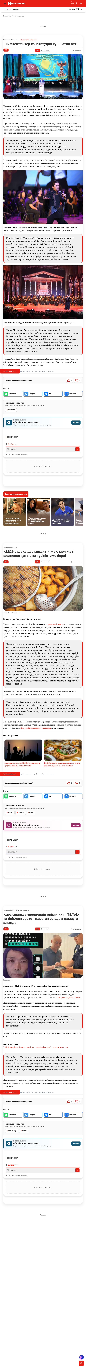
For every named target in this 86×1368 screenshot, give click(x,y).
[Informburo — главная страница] (17, 3)
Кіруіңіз (11, 444)
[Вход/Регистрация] (76, 3)
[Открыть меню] (5, 3)
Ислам (10, 813)
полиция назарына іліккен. (68, 997)
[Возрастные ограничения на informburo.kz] (71, 3)
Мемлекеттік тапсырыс (29, 40)
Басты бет (7, 16)
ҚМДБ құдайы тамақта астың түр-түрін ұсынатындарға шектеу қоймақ (62, 764)
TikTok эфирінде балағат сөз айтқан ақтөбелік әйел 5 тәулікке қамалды (35, 1047)
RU (81, 3)
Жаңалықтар (19, 16)
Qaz (42, 50)
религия (21, 813)
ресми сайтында (55, 624)
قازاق (47, 50)
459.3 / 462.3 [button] (12, 9)
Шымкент (11, 410)
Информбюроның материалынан (35, 728)
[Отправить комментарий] (77, 449)
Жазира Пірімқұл (25, 910)
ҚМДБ (31, 813)
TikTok (24, 1131)
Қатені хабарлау (9, 371)
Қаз (37, 50)
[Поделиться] (81, 1363)
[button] (76, 9)
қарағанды (12, 1131)
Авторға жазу (77, 50)
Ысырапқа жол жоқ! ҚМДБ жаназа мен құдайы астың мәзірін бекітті (22, 764)
